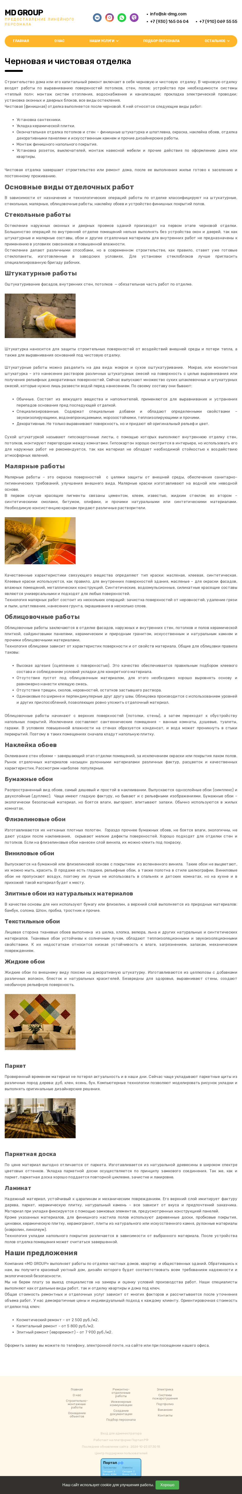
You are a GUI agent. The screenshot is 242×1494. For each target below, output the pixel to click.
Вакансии (165, 1409)
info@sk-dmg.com (168, 14)
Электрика (165, 1389)
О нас (59, 41)
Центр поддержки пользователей (121, 1453)
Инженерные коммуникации (121, 1403)
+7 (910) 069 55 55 (218, 21)
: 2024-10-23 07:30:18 (144, 1446)
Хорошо (167, 1485)
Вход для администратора (121, 1433)
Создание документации (121, 1412)
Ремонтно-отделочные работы (121, 1393)
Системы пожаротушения (165, 1397)
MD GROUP (24, 12)
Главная (21, 41)
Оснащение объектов (77, 1414)
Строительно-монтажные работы (77, 1404)
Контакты (165, 1415)
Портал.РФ (140, 1440)
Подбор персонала (161, 41)
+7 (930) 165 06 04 (169, 21)
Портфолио (165, 1404)
